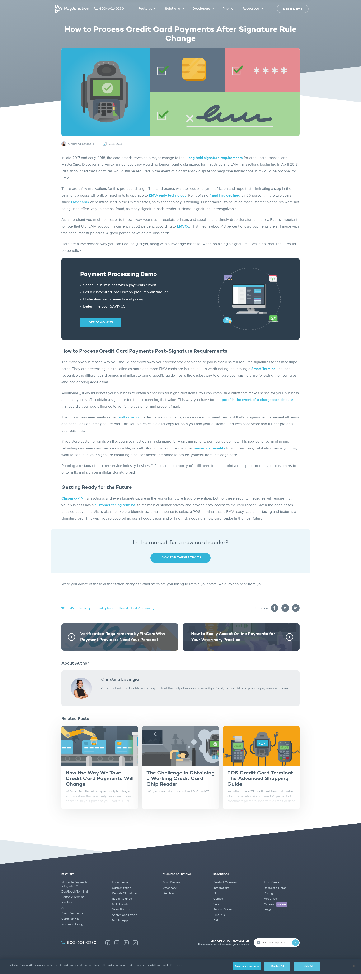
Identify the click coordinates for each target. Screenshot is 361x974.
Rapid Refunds (122, 898)
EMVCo (183, 226)
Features (145, 8)
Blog (216, 893)
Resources (251, 8)
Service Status (222, 909)
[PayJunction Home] (72, 9)
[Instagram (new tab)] (116, 942)
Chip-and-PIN (72, 498)
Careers (275, 904)
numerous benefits (209, 448)
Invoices (66, 902)
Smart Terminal (263, 369)
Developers (201, 8)
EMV (70, 608)
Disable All (277, 966)
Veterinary (169, 887)
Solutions (172, 8)
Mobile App (120, 920)
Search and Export (124, 915)
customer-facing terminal (115, 505)
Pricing (227, 8)
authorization (130, 417)
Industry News (105, 608)
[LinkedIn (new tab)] (126, 942)
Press (267, 910)
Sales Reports (121, 909)
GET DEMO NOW (101, 322)
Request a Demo (275, 887)
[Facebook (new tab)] (107, 942)
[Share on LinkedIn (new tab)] (296, 608)
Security (84, 608)
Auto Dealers (171, 882)
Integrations (221, 887)
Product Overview (225, 882)
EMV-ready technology (167, 195)
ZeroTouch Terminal (74, 891)
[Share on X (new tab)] (285, 608)
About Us (270, 898)
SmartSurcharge (72, 913)
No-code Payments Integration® (74, 884)
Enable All (307, 966)
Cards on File (70, 918)
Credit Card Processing (136, 608)
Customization (121, 887)
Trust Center (272, 882)
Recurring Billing (72, 924)
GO (295, 943)
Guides (218, 898)
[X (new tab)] (135, 942)
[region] (180, 966)
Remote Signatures (125, 893)
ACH (64, 907)
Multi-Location (121, 904)
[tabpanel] (99, 767)
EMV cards (80, 202)
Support (218, 904)
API (215, 920)
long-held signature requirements (215, 158)
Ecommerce (120, 882)
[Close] (354, 966)
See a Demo (292, 9)
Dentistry (169, 893)
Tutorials (219, 915)
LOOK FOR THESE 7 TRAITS (180, 557)
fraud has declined (224, 195)
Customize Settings (247, 966)
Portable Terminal (73, 897)
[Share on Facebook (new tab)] (274, 608)
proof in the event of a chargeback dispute (257, 400)
